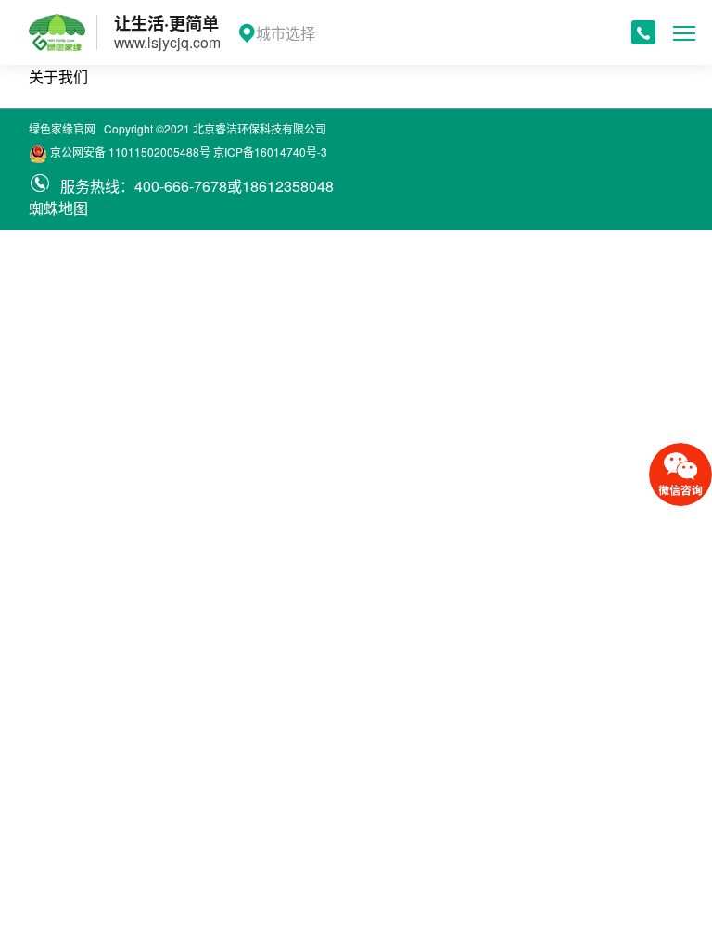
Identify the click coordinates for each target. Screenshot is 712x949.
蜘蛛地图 (58, 208)
